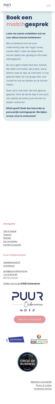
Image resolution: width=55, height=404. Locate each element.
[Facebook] (29, 310)
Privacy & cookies (44, 385)
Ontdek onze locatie (21, 283)
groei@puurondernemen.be (15, 271)
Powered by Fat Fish (43, 389)
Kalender (7, 238)
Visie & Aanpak (9, 231)
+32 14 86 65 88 (10, 274)
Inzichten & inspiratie (12, 245)
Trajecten (7, 234)
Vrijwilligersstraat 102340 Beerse (11, 264)
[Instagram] (25, 310)
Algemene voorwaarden (41, 382)
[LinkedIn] (21, 310)
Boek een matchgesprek (29, 319)
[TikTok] (33, 310)
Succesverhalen (10, 241)
